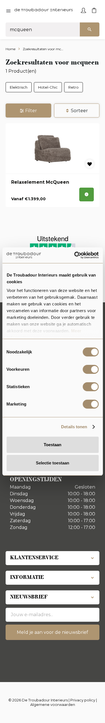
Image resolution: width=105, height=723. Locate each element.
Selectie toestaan (52, 462)
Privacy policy (82, 700)
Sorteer (79, 110)
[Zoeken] (89, 29)
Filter (31, 110)
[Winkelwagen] (94, 10)
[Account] (83, 10)
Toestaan (52, 444)
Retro (73, 87)
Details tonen (74, 426)
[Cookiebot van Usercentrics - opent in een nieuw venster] (75, 255)
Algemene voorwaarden (52, 704)
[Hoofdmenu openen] (8, 11)
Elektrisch (18, 87)
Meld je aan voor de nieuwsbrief (52, 632)
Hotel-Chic (48, 87)
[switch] (91, 369)
